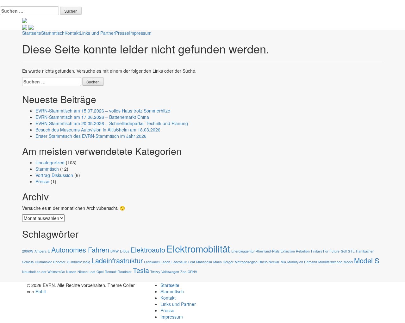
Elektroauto (147, 249)
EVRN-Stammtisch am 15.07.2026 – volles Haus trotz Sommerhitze (102, 110)
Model (348, 261)
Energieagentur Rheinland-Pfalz (255, 251)
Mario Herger (223, 261)
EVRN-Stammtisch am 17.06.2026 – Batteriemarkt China (92, 117)
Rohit (40, 291)
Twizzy (155, 271)
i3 (68, 261)
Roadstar (125, 271)
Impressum (140, 33)
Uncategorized (50, 162)
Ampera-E (42, 251)
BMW (114, 251)
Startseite (31, 33)
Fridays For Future (325, 251)
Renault (110, 271)
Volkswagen (170, 271)
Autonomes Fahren (80, 249)
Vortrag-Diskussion (54, 175)
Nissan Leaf (86, 271)
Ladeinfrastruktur (117, 260)
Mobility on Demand (302, 261)
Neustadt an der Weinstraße (43, 271)
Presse (122, 33)
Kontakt (72, 33)
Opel (100, 271)
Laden (165, 261)
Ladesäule (179, 261)
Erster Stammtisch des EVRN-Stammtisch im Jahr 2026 (90, 136)
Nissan (71, 271)
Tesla (141, 270)
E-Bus (124, 251)
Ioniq (86, 261)
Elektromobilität (198, 248)
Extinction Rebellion (295, 251)
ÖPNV (192, 271)
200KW (27, 251)
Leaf (191, 261)
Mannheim (204, 261)
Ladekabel (151, 261)
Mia (283, 261)
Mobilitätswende (330, 261)
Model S (366, 260)
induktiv (76, 261)
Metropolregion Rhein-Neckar (257, 261)
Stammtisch (53, 33)
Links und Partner (97, 33)
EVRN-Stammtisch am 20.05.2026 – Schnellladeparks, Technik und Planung (111, 123)
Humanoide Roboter (50, 261)
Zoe (183, 271)
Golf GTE (348, 251)
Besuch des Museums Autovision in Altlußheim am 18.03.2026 (97, 129)
